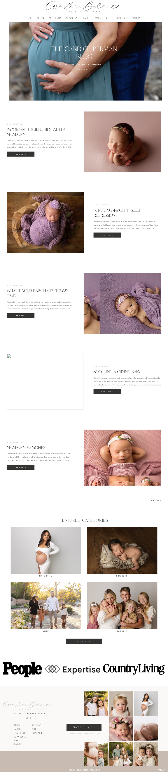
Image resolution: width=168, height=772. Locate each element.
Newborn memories (26, 448)
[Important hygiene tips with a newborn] (122, 142)
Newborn (17, 124)
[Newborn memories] (122, 457)
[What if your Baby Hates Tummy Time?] (122, 303)
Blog (9, 124)
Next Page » (156, 500)
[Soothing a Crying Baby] (45, 382)
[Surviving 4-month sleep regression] (45, 222)
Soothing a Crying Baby (118, 372)
